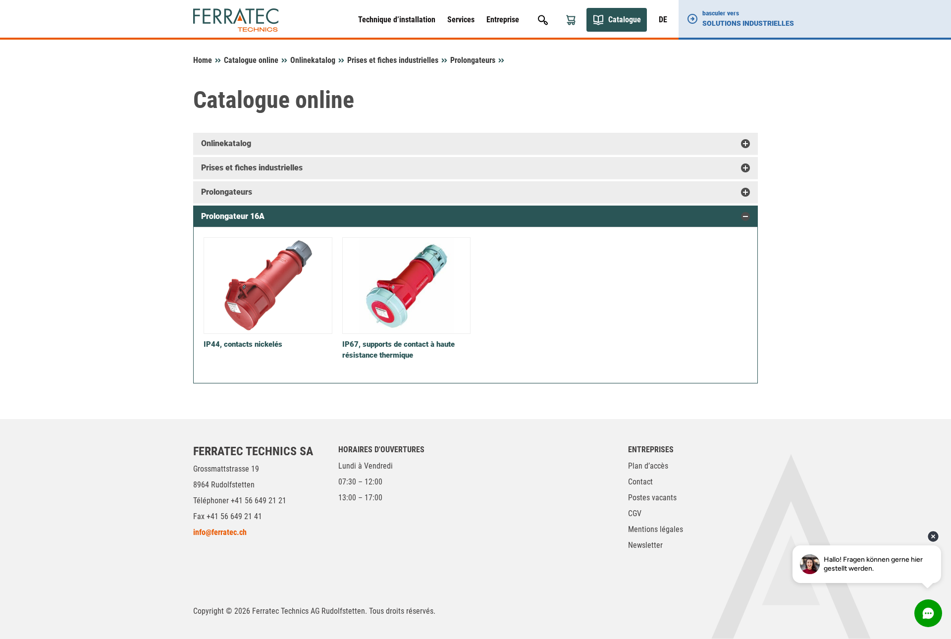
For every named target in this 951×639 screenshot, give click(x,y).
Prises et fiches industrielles (392, 60)
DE (663, 19)
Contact (640, 481)
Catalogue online (251, 60)
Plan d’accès (648, 466)
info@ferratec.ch (220, 532)
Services (461, 19)
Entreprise (502, 19)
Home (202, 60)
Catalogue (624, 19)
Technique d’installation (396, 19)
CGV (634, 513)
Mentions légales (655, 529)
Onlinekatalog (312, 60)
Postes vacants (652, 497)
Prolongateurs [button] (226, 192)
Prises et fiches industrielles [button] (252, 167)
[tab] (475, 143)
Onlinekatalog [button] (226, 143)
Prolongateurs (472, 60)
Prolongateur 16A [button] (232, 216)
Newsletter (645, 545)
